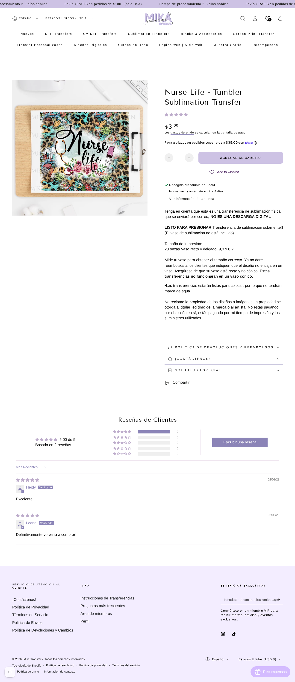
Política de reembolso (60, 665)
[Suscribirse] (280, 599)
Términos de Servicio (30, 615)
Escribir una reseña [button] (240, 442)
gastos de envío (182, 132)
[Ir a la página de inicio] (158, 18)
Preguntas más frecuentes (102, 606)
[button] (242, 18)
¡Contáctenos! (24, 599)
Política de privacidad (93, 665)
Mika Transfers (33, 659)
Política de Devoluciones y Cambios (42, 630)
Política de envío (28, 671)
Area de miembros (96, 613)
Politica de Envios (27, 622)
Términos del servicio (126, 665)
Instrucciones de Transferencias (107, 598)
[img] (27, 480)
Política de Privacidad (30, 607)
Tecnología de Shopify (26, 665)
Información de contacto (59, 671)
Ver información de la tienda (191, 199)
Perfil (84, 621)
